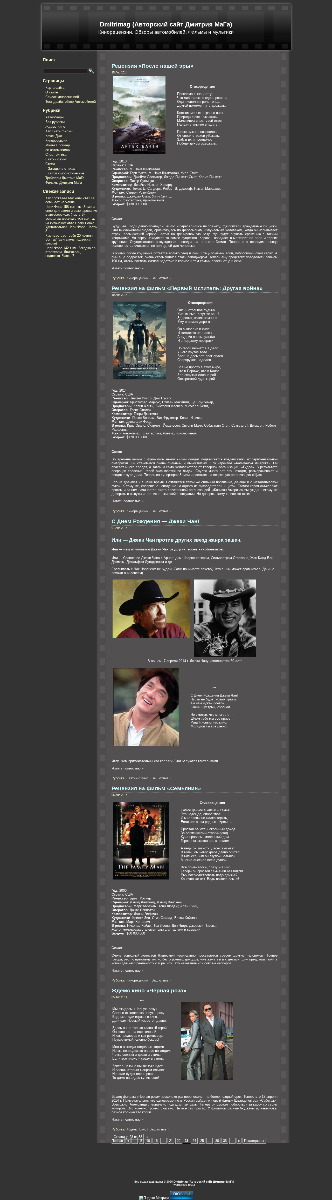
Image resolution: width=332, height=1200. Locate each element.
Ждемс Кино (55, 126)
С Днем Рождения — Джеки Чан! (155, 521)
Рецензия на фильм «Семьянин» (156, 788)
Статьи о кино (56, 159)
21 (171, 1141)
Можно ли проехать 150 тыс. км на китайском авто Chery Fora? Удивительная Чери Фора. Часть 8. (71, 225)
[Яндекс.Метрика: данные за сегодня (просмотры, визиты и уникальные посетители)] (154, 1198)
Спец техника (55, 154)
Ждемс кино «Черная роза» (149, 990)
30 (217, 1141)
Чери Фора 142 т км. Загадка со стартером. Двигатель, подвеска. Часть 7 (70, 252)
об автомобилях (58, 150)
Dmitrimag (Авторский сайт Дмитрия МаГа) (166, 24)
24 (194, 1141)
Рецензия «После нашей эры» (152, 66)
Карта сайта (54, 88)
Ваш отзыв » (161, 278)
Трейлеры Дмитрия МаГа (64, 178)
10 (148, 1141)
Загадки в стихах (61, 169)
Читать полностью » (127, 268)
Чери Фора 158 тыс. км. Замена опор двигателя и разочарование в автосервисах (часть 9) (71, 210)
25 (202, 1141)
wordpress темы (184, 1184)
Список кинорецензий (62, 97)
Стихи (50, 164)
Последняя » (254, 1141)
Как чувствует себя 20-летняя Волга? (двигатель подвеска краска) (69, 239)
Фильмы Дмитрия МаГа (63, 183)
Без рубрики (55, 122)
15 (156, 1141)
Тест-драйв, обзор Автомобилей (70, 102)
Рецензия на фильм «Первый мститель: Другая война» (187, 288)
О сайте (51, 92)
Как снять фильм (59, 131)
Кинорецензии (56, 140)
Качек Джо (53, 136)
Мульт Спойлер (57, 145)
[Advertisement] (63, 293)
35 (225, 1141)
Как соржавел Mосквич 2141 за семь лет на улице (69, 200)
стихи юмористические (66, 173)
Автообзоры (54, 117)
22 (179, 1141)
